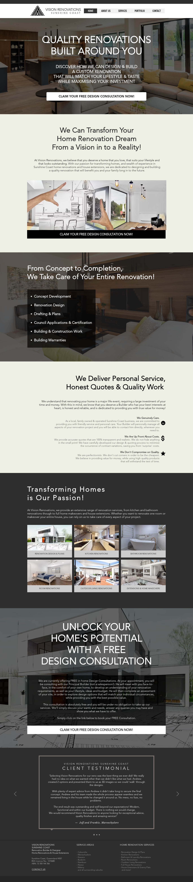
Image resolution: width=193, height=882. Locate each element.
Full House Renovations (131, 865)
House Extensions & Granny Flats (135, 867)
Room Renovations (129, 859)
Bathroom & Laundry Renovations (136, 857)
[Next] (178, 794)
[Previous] (15, 794)
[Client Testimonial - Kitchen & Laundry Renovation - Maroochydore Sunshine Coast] (96, 834)
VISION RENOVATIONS (63, 9)
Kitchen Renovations (130, 854)
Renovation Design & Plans (133, 852)
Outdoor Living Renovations (133, 862)
